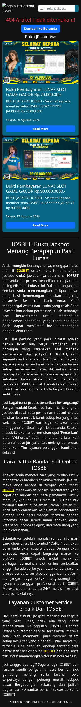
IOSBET (23, 270)
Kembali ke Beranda (40, 28)
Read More (40, 129)
